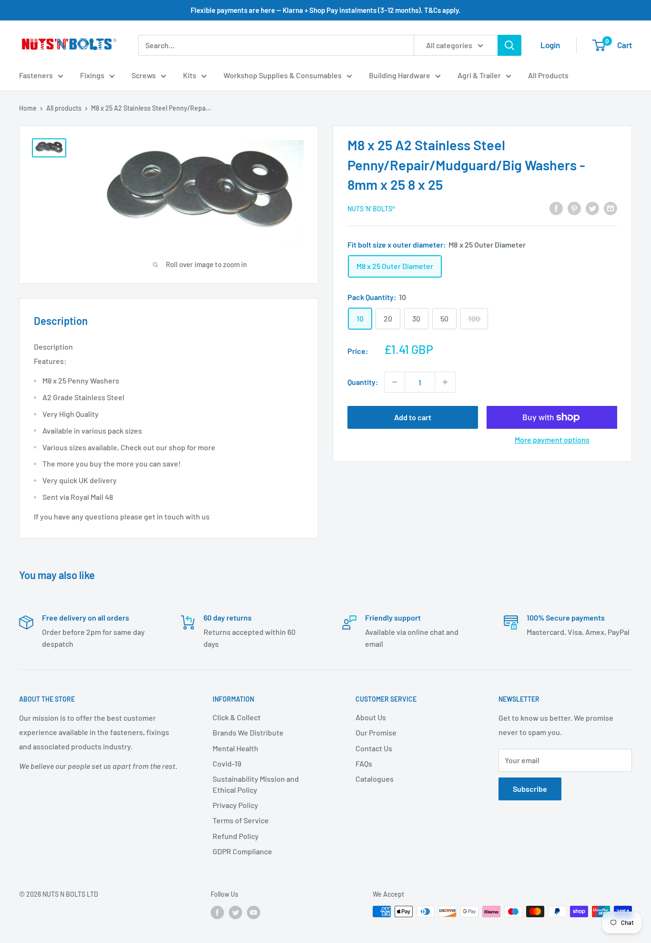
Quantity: (362, 381)
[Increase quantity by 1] (445, 382)
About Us (371, 717)
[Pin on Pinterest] (574, 207)
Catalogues (375, 778)
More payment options (552, 439)
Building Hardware (399, 75)
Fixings (92, 75)
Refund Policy (236, 835)
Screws (144, 75)
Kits (189, 75)
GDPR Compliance (242, 851)
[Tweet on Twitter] (592, 207)
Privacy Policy (235, 804)
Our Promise (376, 732)
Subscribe (530, 788)
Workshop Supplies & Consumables (283, 75)
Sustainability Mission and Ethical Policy (256, 784)
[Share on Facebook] (556, 207)
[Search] (509, 45)
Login (550, 45)
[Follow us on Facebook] (217, 912)
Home (28, 108)
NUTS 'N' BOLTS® (371, 209)
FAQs (364, 763)
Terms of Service (241, 820)
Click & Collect (237, 717)
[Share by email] (610, 207)
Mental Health (235, 748)
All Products (548, 75)
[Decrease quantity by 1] (395, 382)
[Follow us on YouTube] (253, 912)
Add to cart (412, 417)
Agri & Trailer (479, 75)
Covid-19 (227, 763)
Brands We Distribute (248, 732)
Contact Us (374, 748)
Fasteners (36, 75)
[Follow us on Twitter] (235, 912)
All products (63, 108)
